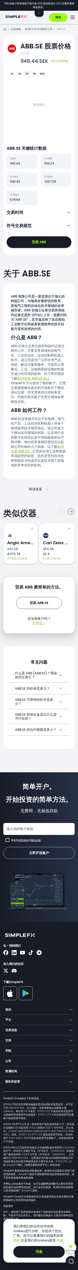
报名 (58, 17)
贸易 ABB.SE (39, 602)
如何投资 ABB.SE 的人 (33, 378)
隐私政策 (36, 840)
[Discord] (14, 971)
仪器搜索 (16, 29)
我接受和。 (27, 840)
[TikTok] (30, 953)
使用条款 (23, 840)
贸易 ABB (39, 242)
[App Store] (10, 999)
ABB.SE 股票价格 (45, 46)
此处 (17, 1240)
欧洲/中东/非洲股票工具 (38, 29)
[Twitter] (5, 971)
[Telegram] (39, 953)
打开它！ (39, 623)
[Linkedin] (14, 953)
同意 (39, 1251)
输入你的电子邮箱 (20, 829)
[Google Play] (26, 999)
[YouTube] (22, 953)
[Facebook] (5, 953)
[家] (5, 29)
